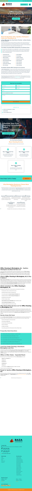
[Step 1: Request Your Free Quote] (8, 149)
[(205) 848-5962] (2, 448)
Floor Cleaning (18, 464)
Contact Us (2, 462)
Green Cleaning (18, 466)
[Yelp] (4, 1)
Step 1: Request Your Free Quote (8, 152)
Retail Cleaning (18, 472)
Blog (2, 459)
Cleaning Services (18, 458)
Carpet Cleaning (18, 457)
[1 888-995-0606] (2, 451)
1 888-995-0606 (6, 451)
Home (2, 457)
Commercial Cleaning (19, 459)
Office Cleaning (18, 469)
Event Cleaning (18, 463)
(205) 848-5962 (17, 77)
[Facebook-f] (1, 1)
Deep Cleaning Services (19, 462)
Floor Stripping (18, 465)
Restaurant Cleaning (19, 471)
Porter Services (18, 470)
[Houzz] (5, 1)
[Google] (2, 1)
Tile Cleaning (18, 473)
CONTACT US (16, 107)
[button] (30, 5)
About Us (2, 458)
